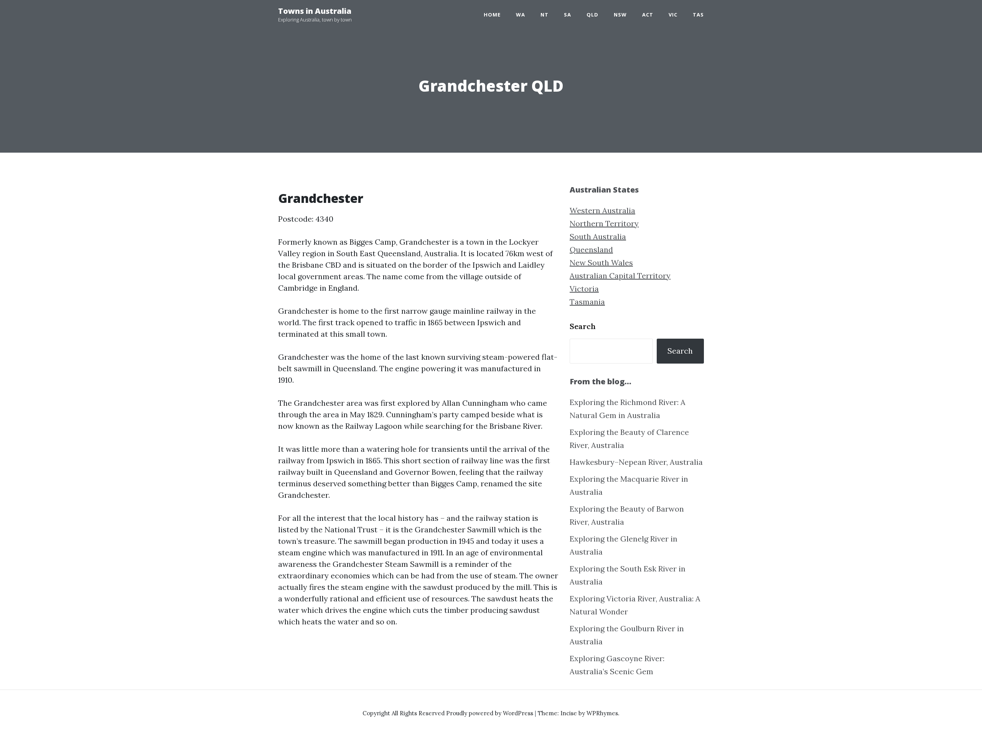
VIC (673, 14)
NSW (620, 14)
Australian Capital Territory (620, 275)
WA (520, 14)
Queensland (591, 249)
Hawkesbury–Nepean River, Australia (636, 462)
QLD (592, 14)
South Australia (598, 236)
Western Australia (602, 210)
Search (583, 326)
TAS (698, 14)
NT (544, 14)
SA (567, 14)
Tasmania (587, 301)
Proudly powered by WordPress (490, 713)
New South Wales (601, 262)
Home (492, 14)
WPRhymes (602, 713)
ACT (647, 14)
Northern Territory (604, 223)
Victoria (584, 288)
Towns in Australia (314, 11)
